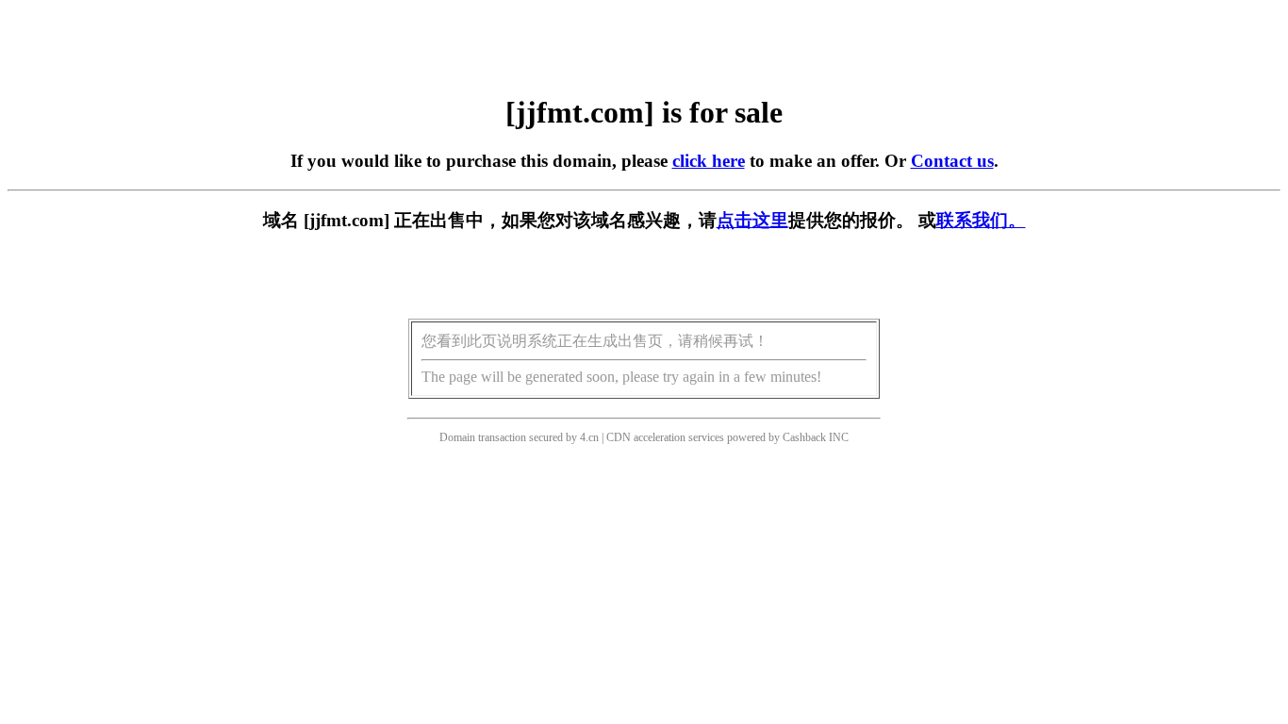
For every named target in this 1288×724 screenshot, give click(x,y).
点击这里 (752, 220)
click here (708, 161)
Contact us (952, 161)
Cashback (804, 437)
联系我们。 (981, 220)
